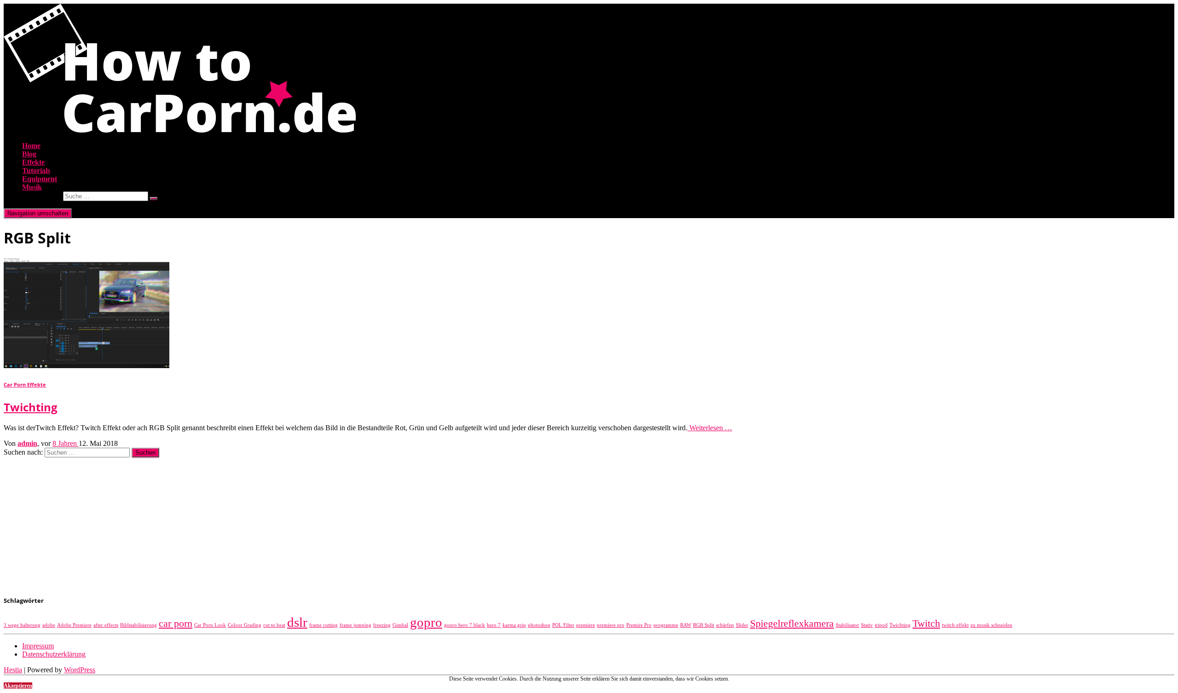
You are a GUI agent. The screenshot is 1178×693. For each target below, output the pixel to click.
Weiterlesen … (709, 428)
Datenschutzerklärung (54, 654)
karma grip (514, 625)
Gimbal (400, 625)
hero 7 (494, 625)
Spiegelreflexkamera (792, 623)
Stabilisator (847, 625)
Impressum (38, 646)
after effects (105, 625)
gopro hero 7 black (464, 625)
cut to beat (274, 625)
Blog (29, 154)
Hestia (13, 670)
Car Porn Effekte (25, 384)
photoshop (539, 625)
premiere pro (610, 625)
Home (31, 146)
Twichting (31, 407)
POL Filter (563, 625)
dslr (297, 622)
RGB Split (703, 625)
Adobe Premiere (74, 625)
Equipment (39, 179)
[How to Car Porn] (180, 130)
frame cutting (323, 625)
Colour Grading (244, 625)
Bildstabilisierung (138, 625)
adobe (48, 625)
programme (665, 625)
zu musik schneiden (991, 625)
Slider (742, 625)
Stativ (867, 625)
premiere (585, 625)
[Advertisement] (280, 521)
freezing (382, 625)
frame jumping (355, 625)
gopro (426, 622)
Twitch (926, 623)
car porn (175, 623)
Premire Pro (639, 625)
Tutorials (36, 170)
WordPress (79, 670)
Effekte (33, 162)
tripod (881, 625)
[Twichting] (86, 366)
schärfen (725, 625)
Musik (32, 187)
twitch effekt (955, 625)
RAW (685, 625)
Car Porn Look (210, 625)
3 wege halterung (22, 625)
